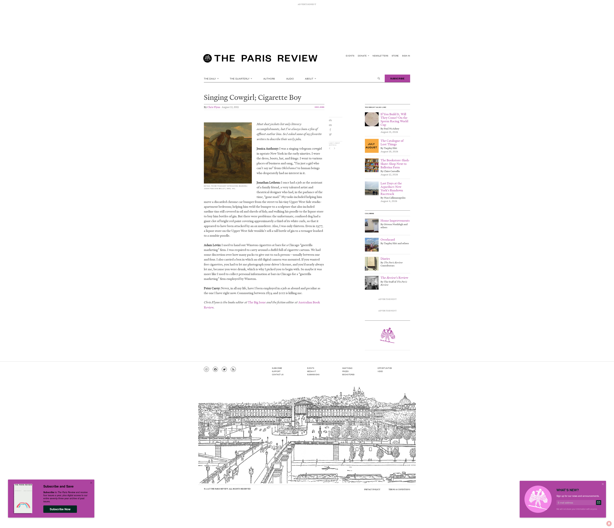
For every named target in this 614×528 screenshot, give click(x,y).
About (309, 78)
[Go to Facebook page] (215, 369)
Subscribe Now (60, 509)
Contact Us (278, 374)
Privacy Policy (372, 489)
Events (350, 55)
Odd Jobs (319, 107)
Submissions (313, 374)
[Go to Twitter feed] (224, 369)
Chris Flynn (213, 107)
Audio (290, 78)
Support (276, 371)
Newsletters (380, 55)
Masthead (347, 368)
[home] (260, 59)
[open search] (378, 78)
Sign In (406, 55)
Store (395, 55)
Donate (362, 55)
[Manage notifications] (606, 521)
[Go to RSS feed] (233, 369)
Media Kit (311, 371)
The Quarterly (240, 78)
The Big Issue (257, 302)
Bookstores (348, 374)
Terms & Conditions (399, 489)
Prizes (345, 371)
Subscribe (397, 78)
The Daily (210, 78)
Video (380, 371)
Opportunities (385, 368)
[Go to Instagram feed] (206, 369)
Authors (269, 78)
